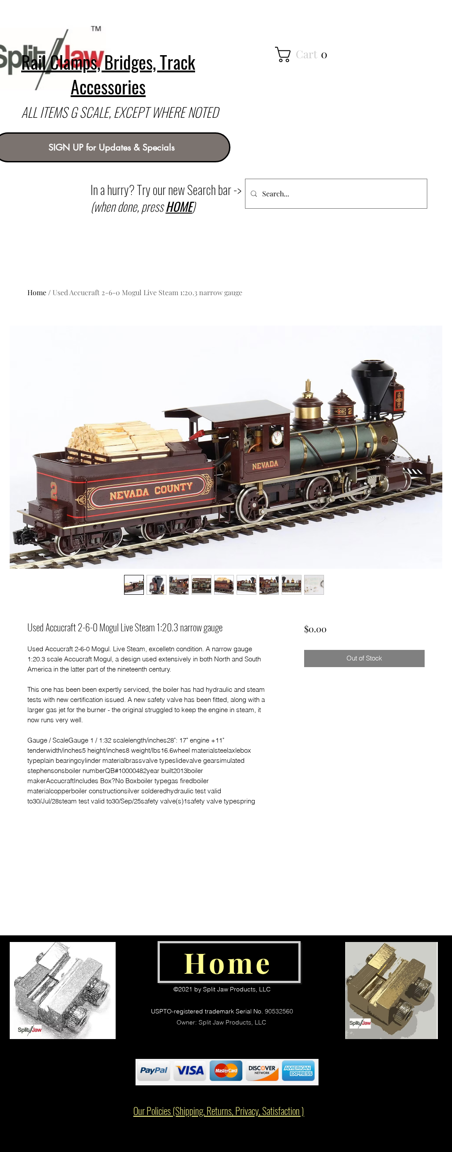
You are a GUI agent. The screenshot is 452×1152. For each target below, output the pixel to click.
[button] (309, 54)
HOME (179, 206)
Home (36, 292)
